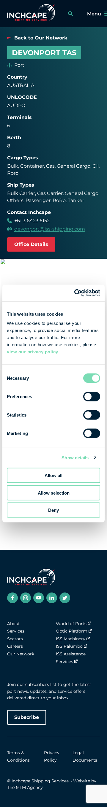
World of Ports (71, 623)
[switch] (91, 396)
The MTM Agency (25, 787)
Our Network (20, 654)
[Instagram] (25, 597)
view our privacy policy (32, 351)
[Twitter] (64, 597)
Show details (75, 457)
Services (15, 631)
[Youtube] (38, 597)
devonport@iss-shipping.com (49, 229)
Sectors (15, 638)
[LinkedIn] (51, 597)
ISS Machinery (70, 638)
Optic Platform (71, 631)
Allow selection (54, 492)
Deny (53, 510)
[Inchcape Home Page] (31, 13)
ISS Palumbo (69, 646)
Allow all (53, 475)
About (13, 623)
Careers (15, 646)
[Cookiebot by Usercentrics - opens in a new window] (75, 293)
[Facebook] (12, 597)
